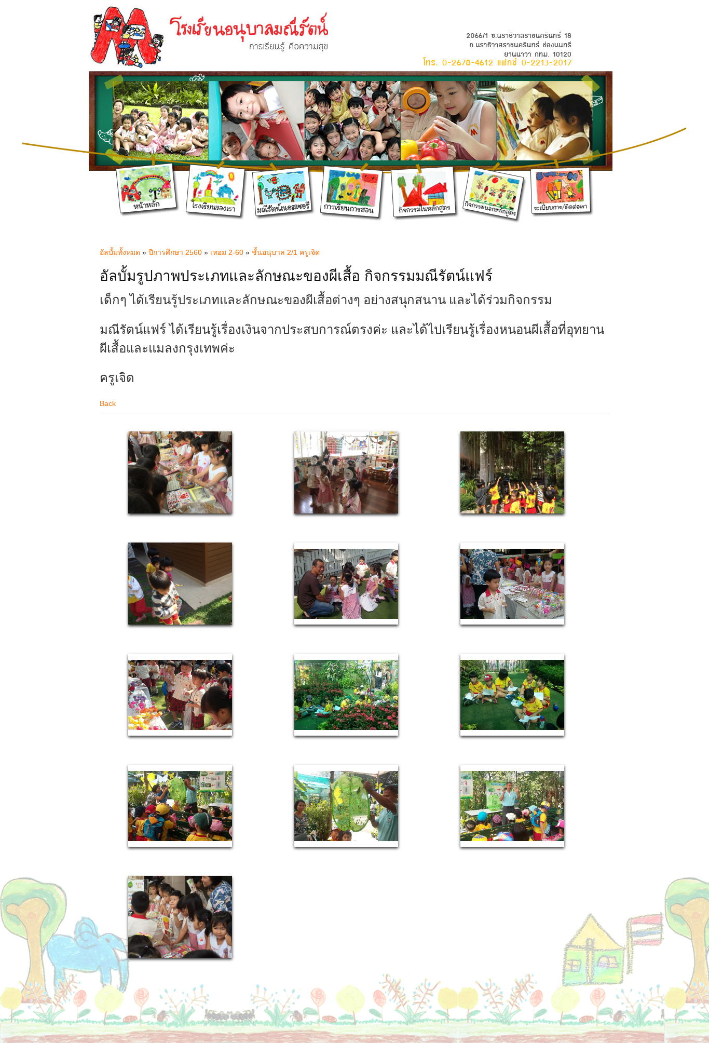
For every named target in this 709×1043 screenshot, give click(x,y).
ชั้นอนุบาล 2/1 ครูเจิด (286, 252)
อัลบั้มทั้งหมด (120, 252)
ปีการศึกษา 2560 (175, 252)
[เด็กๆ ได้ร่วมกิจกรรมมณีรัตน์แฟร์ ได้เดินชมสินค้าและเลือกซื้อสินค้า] (180, 727)
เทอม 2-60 (226, 252)
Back (108, 403)
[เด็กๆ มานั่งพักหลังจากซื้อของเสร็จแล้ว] (346, 616)
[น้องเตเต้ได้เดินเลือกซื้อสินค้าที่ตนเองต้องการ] (512, 616)
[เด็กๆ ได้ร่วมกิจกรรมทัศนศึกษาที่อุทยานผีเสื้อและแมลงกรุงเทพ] (346, 727)
